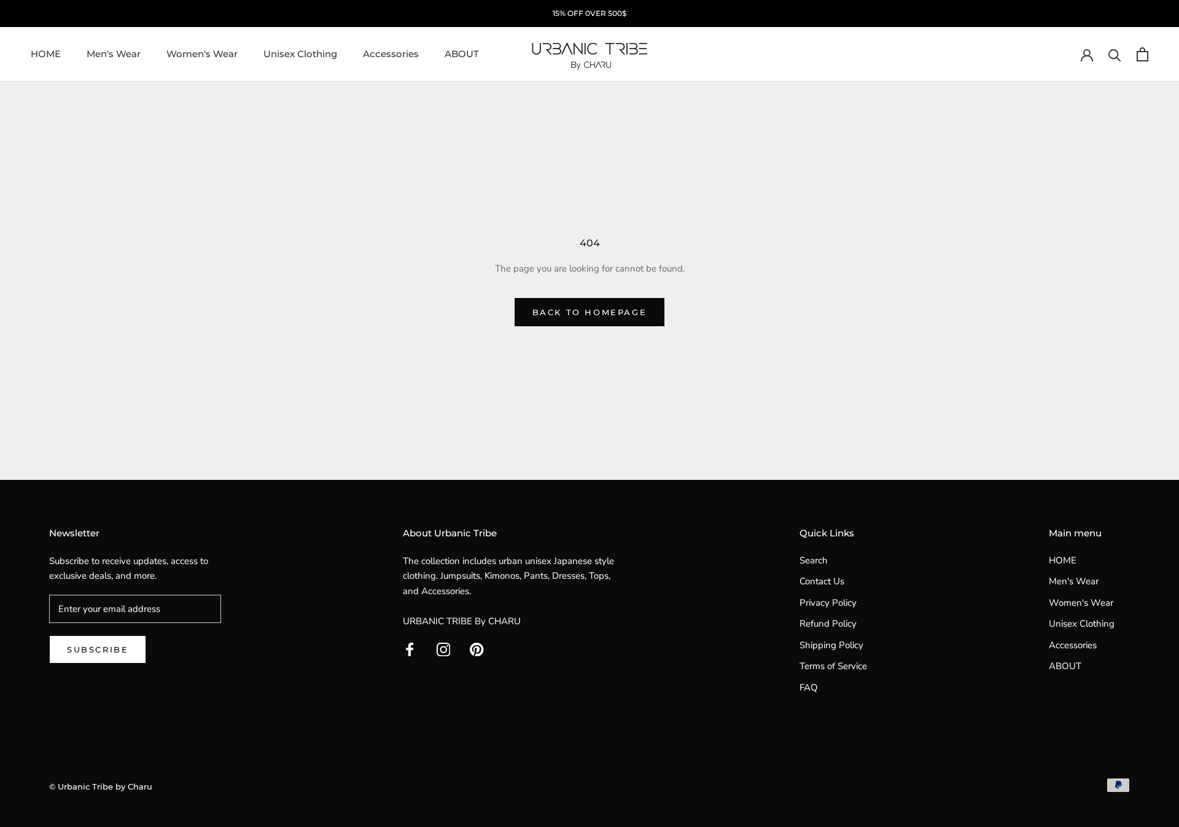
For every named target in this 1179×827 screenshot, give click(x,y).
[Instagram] (444, 649)
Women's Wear (202, 54)
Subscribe (97, 649)
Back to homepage (589, 312)
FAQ (809, 687)
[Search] (1114, 54)
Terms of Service (833, 666)
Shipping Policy (831, 645)
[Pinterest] (477, 649)
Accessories (391, 54)
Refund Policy (828, 623)
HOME (46, 54)
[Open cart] (1142, 54)
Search (814, 560)
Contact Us (822, 581)
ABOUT (462, 54)
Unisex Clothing (300, 54)
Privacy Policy (828, 603)
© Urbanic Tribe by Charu (100, 786)
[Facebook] (410, 649)
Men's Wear (114, 54)
